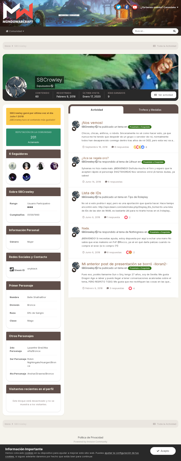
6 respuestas (114, 181)
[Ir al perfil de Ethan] (54, 166)
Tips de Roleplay (138, 196)
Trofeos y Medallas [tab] (150, 109)
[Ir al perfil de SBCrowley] (76, 124)
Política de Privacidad (90, 437)
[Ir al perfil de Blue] (12, 166)
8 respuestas (121, 146)
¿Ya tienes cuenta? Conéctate (159, 7)
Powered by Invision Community (90, 441)
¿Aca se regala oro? (95, 158)
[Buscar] (174, 31)
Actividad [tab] (97, 109)
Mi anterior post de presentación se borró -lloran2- (124, 264)
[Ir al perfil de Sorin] (12, 177)
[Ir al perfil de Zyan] (40, 166)
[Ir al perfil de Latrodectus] (26, 166)
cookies (29, 452)
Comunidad (15, 31)
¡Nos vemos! (92, 123)
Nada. (85, 228)
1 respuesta (113, 217)
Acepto (164, 450)
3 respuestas (116, 288)
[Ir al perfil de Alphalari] (26, 177)
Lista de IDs (91, 193)
